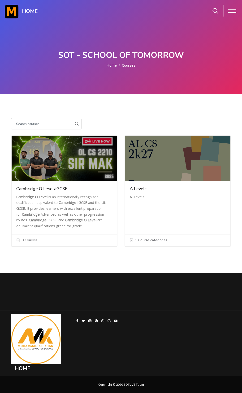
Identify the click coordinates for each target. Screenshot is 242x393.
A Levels (138, 189)
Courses (128, 65)
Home (112, 65)
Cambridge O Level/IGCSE (42, 189)
